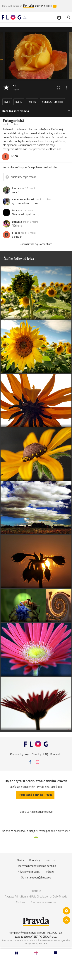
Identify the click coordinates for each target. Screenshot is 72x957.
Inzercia (50, 860)
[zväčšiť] (58, 87)
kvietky (32, 102)
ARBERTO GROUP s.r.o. (43, 936)
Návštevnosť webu (29, 872)
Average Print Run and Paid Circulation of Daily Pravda (36, 896)
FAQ (45, 754)
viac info (43, 943)
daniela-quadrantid (23, 199)
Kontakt (55, 754)
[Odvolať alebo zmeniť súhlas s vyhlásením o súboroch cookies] (66, 910)
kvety (19, 102)
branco (16, 233)
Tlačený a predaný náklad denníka (36, 866)
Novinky (36, 754)
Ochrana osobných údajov (36, 877)
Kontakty (34, 860)
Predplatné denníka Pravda (35, 795)
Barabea (17, 222)
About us (36, 891)
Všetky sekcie (43, 6)
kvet (7, 102)
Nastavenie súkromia (43, 902)
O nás (20, 860)
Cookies (20, 902)
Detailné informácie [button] (15, 111)
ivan (14, 210)
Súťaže (50, 872)
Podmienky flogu (20, 754)
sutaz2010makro (52, 102)
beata (15, 188)
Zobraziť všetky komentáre (36, 244)
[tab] (36, 109)
